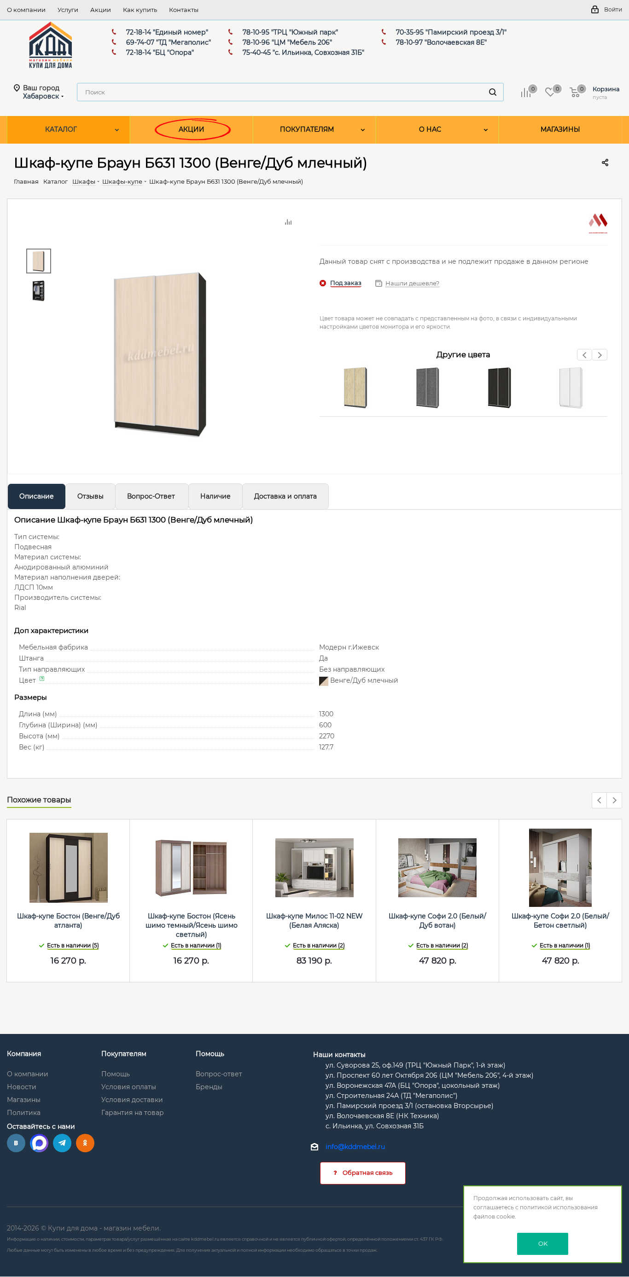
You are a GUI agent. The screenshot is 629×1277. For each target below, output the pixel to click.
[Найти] (493, 92)
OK (542, 1243)
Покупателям (123, 1054)
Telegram (62, 1143)
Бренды (209, 1087)
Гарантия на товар (132, 1113)
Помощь (115, 1074)
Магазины (24, 1100)
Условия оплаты (128, 1087)
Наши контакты (339, 1055)
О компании (27, 1074)
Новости (21, 1087)
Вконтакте (16, 1143)
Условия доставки (132, 1100)
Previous (585, 357)
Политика (24, 1113)
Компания (24, 1054)
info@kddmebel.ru (355, 1147)
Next (599, 357)
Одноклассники (85, 1143)
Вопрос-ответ (219, 1074)
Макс (39, 1143)
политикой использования (559, 1207)
